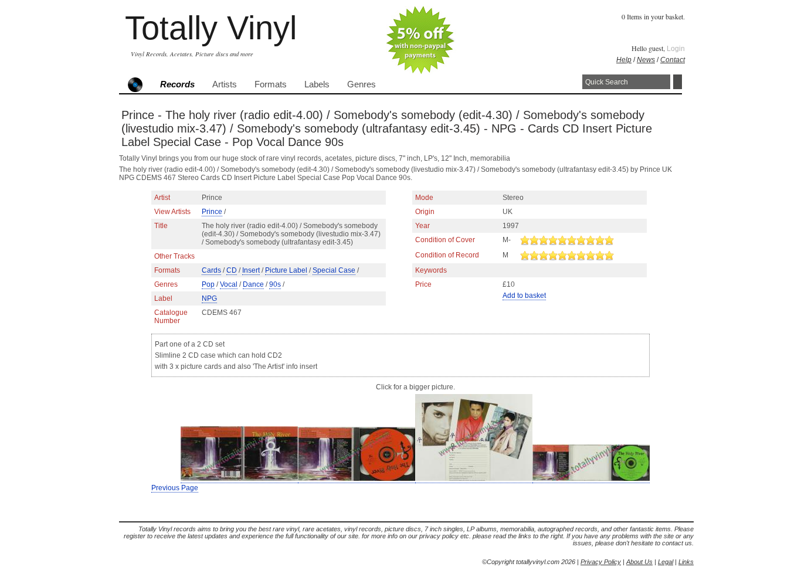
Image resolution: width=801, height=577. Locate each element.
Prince (212, 212)
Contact (672, 60)
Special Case (334, 270)
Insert (251, 270)
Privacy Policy (601, 561)
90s (275, 284)
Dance (253, 284)
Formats (270, 84)
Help (624, 60)
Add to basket (524, 295)
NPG (209, 298)
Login (676, 49)
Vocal (228, 284)
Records (177, 84)
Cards (211, 270)
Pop (208, 284)
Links (686, 561)
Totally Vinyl (211, 27)
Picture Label (286, 270)
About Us (639, 561)
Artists (224, 84)
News (646, 60)
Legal (665, 561)
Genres (361, 84)
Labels (317, 84)
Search (677, 81)
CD (231, 270)
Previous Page (174, 488)
